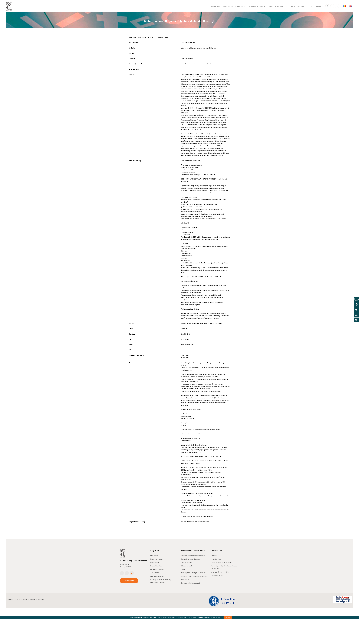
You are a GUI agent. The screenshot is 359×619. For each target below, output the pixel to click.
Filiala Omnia (154, 562)
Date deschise (216, 559)
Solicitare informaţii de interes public (193, 556)
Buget (183, 569)
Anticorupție (185, 579)
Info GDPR (214, 556)
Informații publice (156, 566)
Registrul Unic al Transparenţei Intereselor (194, 576)
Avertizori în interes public (220, 572)
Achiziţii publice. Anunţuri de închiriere (193, 573)
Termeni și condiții (217, 575)
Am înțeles (228, 617)
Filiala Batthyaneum (156, 559)
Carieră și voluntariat (157, 569)
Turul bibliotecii (155, 573)
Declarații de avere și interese (190, 559)
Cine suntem (154, 556)
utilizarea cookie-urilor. (216, 617)
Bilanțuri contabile (186, 566)
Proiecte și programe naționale (221, 562)
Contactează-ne (129, 580)
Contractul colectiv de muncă (190, 583)
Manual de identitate (157, 576)
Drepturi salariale (186, 562)
